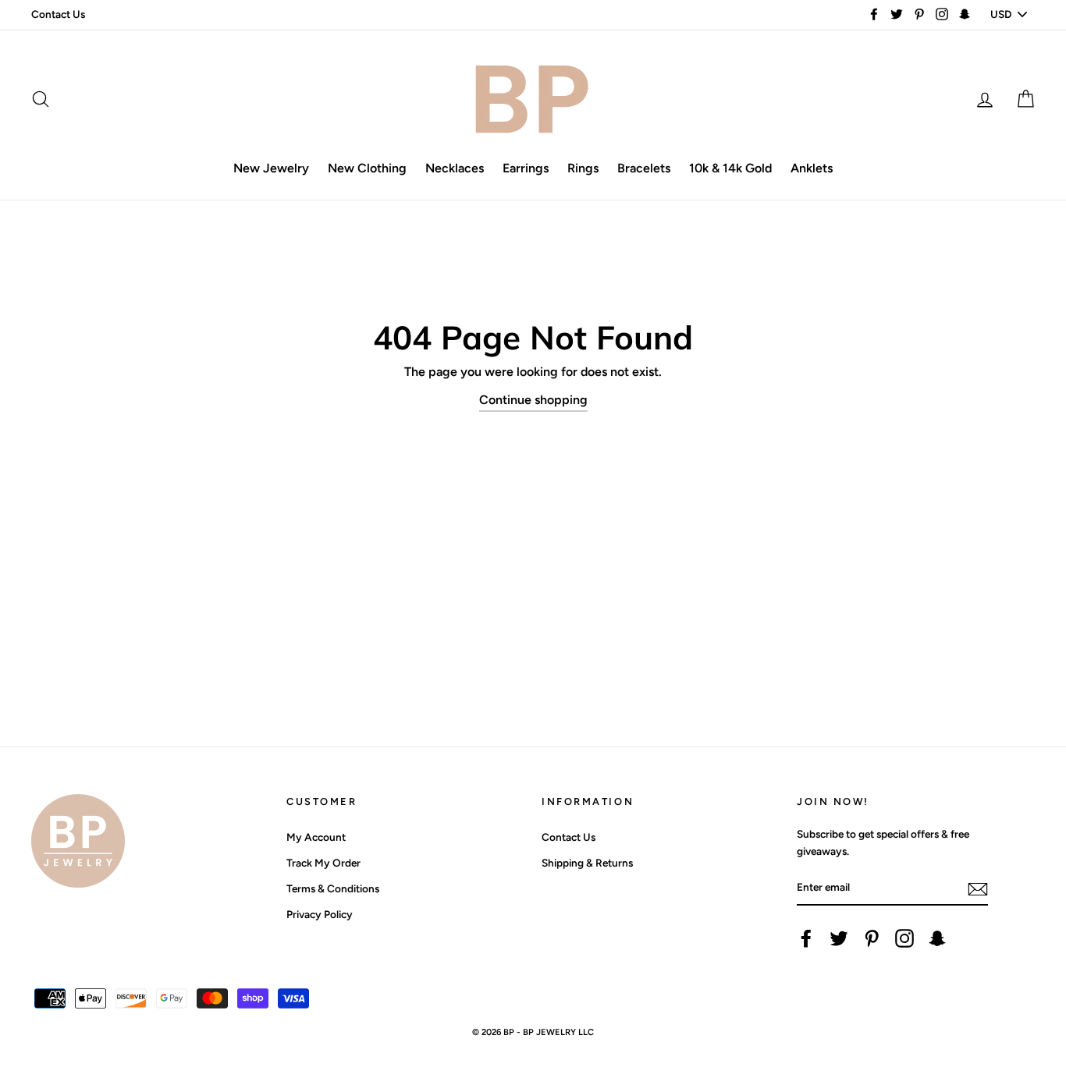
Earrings (526, 168)
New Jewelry (271, 168)
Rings (583, 168)
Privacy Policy (319, 914)
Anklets (812, 168)
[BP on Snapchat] (937, 938)
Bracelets (643, 168)
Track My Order (323, 862)
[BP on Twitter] (839, 938)
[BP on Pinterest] (871, 938)
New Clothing (367, 168)
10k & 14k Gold (730, 168)
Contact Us (58, 14)
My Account (316, 837)
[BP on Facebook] (806, 938)
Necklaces (454, 168)
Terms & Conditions (332, 888)
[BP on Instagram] (904, 938)
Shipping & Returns (587, 862)
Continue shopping (533, 399)
